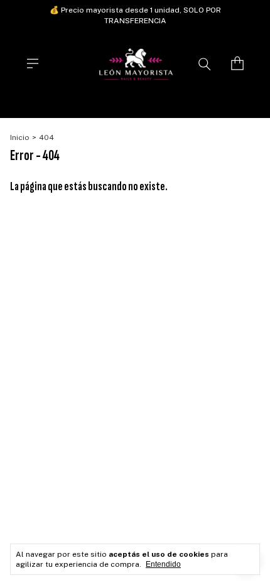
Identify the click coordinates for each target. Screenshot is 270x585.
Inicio (20, 137)
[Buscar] (204, 63)
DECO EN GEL (89, 105)
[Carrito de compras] (237, 63)
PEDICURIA (149, 105)
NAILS (36, 105)
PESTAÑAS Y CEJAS (220, 105)
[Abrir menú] (32, 63)
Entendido (163, 564)
